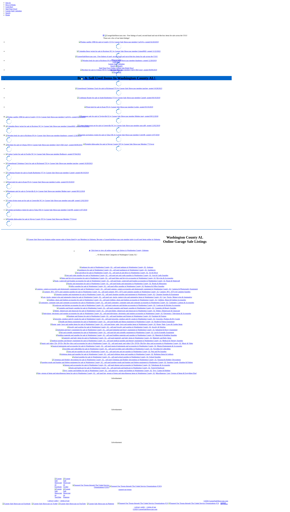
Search (7, 13)
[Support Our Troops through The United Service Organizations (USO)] (91, 487)
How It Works (10, 5)
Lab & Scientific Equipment (164, 332)
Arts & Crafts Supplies (160, 275)
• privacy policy (53, 501)
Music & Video (187, 343)
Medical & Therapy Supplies (172, 341)
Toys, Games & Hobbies (161, 371)
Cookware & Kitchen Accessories (168, 305)
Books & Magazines (159, 284)
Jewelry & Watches (159, 327)
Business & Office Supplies (154, 286)
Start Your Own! (11, 9)
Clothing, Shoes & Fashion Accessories (172, 300)
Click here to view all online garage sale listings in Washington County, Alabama (120, 250)
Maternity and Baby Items (162, 338)
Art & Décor (153, 273)
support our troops (125, 489)
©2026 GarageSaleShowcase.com (216, 501)
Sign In (8, 3)
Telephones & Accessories (160, 365)
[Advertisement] (116, 98)
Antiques (150, 267)
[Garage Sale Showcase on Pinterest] (66, 497)
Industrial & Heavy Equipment (166, 330)
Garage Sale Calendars (13, 11)
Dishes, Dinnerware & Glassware (168, 311)
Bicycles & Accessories (164, 278)
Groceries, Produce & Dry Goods (168, 319)
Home (7, 15)
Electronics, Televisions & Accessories (177, 313)
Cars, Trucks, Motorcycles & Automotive (177, 297)
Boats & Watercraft (173, 281)
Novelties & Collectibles (162, 349)
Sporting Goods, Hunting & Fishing (180, 362)
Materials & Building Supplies (166, 335)
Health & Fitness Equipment (164, 322)
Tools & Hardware (157, 368)
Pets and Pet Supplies (158, 352)
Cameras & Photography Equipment (185, 289)
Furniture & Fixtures (159, 316)
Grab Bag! (9, 7)
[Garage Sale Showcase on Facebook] (58, 487)
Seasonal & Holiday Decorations (169, 360)
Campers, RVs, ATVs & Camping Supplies (175, 292)
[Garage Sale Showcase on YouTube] (58, 497)
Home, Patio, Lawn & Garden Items (169, 324)
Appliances (151, 270)
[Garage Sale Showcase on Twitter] (66, 487)
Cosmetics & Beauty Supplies (165, 308)
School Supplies (155, 357)
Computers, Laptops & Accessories (181, 303)
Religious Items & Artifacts (163, 354)
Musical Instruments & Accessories (169, 346)
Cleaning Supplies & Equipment (167, 294)
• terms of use (64, 501)
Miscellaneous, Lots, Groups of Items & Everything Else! (176, 373)
